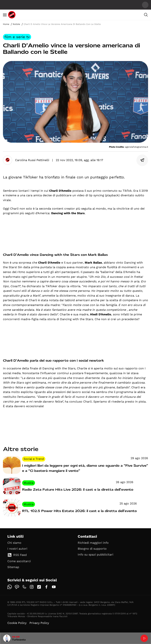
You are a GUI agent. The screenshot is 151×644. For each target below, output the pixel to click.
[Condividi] (142, 160)
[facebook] (46, 587)
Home (6, 24)
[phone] (24, 587)
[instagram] (31, 587)
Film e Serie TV (17, 37)
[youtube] (54, 587)
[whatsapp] (9, 587)
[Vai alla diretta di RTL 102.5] (144, 638)
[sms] (17, 587)
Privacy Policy (39, 623)
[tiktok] (39, 587)
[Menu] (5, 14)
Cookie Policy (17, 623)
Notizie (16, 24)
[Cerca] (146, 15)
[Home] (11, 14)
